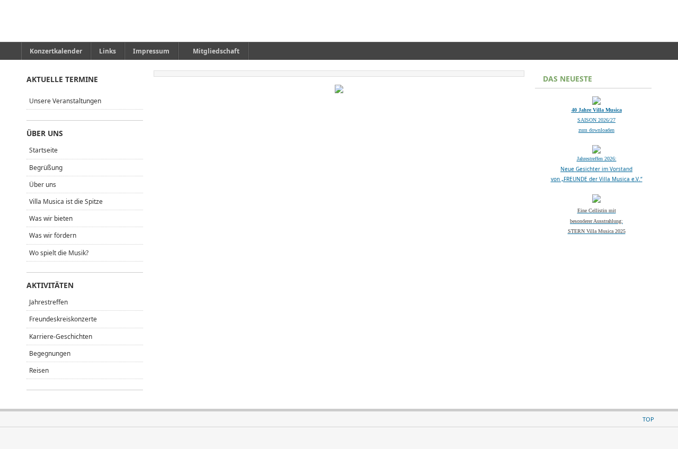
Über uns (42, 184)
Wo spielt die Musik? (58, 252)
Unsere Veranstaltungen (65, 100)
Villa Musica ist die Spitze (66, 201)
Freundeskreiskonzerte (63, 319)
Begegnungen (49, 353)
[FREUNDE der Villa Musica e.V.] (76, 21)
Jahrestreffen (48, 302)
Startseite (43, 150)
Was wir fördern (52, 235)
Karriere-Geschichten (60, 336)
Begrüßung (46, 167)
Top (648, 419)
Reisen (39, 370)
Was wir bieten (51, 218)
